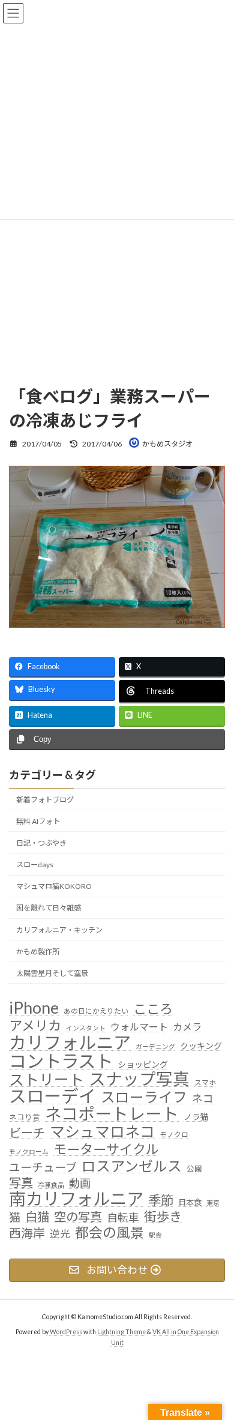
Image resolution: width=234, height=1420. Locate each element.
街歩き (163, 1216)
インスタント (86, 1028)
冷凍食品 (51, 1184)
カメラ (187, 1026)
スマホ (205, 1081)
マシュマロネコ (102, 1131)
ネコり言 (24, 1117)
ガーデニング (155, 1046)
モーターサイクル (105, 1149)
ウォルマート (139, 1026)
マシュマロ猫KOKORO (54, 886)
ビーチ (27, 1132)
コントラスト (61, 1060)
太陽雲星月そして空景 (52, 972)
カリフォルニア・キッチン (59, 929)
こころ (153, 1009)
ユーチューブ (43, 1166)
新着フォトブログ (45, 799)
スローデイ (52, 1096)
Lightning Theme (121, 1331)
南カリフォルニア (76, 1199)
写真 (21, 1183)
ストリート (46, 1079)
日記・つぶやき (41, 842)
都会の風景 (109, 1232)
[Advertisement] (117, 245)
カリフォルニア (70, 1042)
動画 (80, 1183)
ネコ (203, 1098)
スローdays (34, 864)
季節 (160, 1201)
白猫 (37, 1216)
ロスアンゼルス (132, 1165)
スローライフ (144, 1097)
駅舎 (155, 1234)
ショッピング (143, 1064)
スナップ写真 (139, 1078)
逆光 (60, 1233)
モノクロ (174, 1134)
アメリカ (35, 1025)
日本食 (190, 1202)
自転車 (123, 1217)
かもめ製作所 (37, 950)
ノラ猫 (196, 1117)
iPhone (34, 1007)
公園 (194, 1168)
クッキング (201, 1045)
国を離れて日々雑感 (48, 907)
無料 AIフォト (38, 820)
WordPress (66, 1331)
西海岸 (27, 1232)
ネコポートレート (112, 1114)
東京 (213, 1202)
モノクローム (29, 1151)
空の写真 (78, 1216)
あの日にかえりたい (96, 1010)
